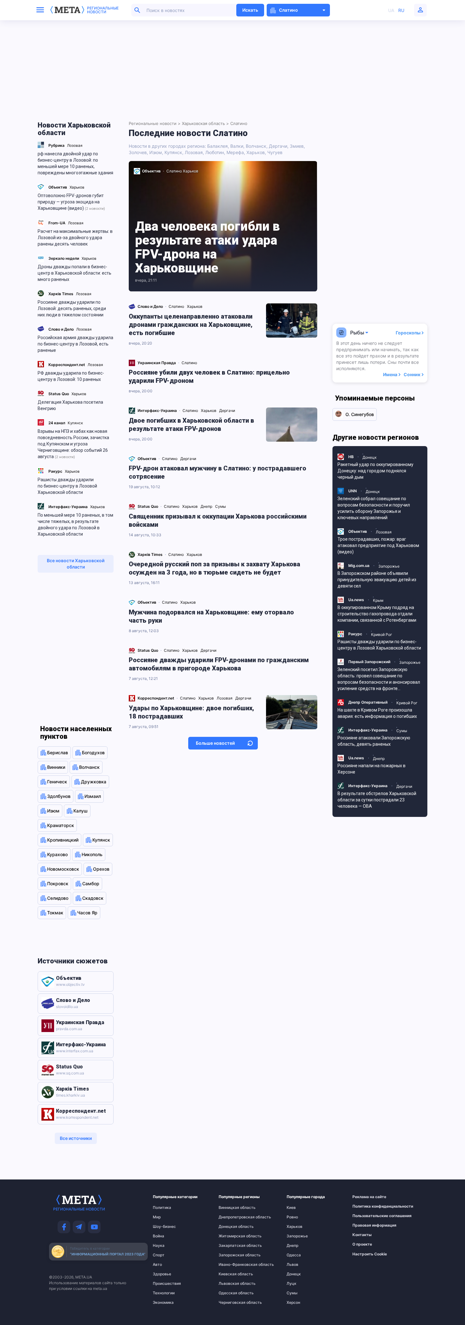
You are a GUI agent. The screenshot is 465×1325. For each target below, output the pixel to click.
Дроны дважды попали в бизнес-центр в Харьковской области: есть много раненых (74, 273)
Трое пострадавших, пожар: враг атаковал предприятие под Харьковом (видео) (378, 545)
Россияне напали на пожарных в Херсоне (372, 768)
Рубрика (56, 145)
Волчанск (256, 146)
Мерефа (235, 152)
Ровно (292, 1217)
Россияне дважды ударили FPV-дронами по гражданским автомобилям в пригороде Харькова (219, 664)
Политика (162, 1207)
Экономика (163, 1302)
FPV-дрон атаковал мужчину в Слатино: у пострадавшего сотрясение (217, 472)
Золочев (138, 152)
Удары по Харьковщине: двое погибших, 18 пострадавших (191, 712)
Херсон (293, 1302)
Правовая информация (366, 1225)
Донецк (294, 1274)
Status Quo (58, 393)
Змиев (297, 146)
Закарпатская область (231, 1245)
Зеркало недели (63, 258)
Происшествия (165, 1283)
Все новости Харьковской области (75, 563)
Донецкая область (231, 1226)
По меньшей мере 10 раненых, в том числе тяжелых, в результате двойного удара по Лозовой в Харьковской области (75, 525)
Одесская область (231, 1293)
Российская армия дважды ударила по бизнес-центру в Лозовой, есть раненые (75, 344)
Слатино (174, 171)
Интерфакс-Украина (68, 506)
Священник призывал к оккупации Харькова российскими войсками (218, 520)
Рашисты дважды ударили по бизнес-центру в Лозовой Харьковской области (67, 486)
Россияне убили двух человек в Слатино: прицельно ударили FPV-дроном (209, 376)
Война (158, 1236)
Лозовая (75, 145)
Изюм (155, 152)
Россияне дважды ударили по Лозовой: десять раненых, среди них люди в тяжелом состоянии (72, 308)
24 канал (56, 422)
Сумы (292, 1293)
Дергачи (278, 146)
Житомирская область (231, 1236)
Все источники (76, 1138)
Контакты (362, 1235)
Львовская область (231, 1283)
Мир (157, 1217)
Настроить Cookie (369, 1254)
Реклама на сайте (366, 1197)
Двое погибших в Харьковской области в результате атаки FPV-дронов (191, 424)
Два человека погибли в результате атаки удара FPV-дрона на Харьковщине (207, 247)
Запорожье (297, 1236)
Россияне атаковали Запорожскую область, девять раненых (374, 741)
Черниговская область (231, 1302)
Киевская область (231, 1274)
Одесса (294, 1255)
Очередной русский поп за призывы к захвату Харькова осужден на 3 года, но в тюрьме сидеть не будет (214, 568)
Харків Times (60, 293)
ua (391, 10)
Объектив (57, 187)
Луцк (291, 1283)
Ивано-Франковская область (231, 1264)
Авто (157, 1264)
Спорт (158, 1255)
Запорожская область (231, 1255)
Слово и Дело (61, 329)
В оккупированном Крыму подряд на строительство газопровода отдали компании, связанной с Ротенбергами (377, 614)
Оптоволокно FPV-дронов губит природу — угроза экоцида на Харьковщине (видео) (71, 202)
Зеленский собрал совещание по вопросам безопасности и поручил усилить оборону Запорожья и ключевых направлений (374, 508)
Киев (291, 1207)
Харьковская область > (205, 123)
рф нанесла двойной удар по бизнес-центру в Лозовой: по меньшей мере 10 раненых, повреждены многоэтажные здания (75, 163)
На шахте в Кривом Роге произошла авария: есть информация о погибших (377, 713)
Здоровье (162, 1274)
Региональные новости (103, 10)
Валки (236, 146)
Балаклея (217, 146)
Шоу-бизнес (164, 1226)
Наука (158, 1245)
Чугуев (274, 152)
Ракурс (55, 471)
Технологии (164, 1293)
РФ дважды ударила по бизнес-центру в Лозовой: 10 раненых (71, 376)
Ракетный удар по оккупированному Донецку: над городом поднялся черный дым (375, 471)
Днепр (292, 1245)
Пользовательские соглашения (366, 1216)
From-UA (56, 223)
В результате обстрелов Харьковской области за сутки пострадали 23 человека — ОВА (377, 800)
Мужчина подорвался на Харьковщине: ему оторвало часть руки (211, 616)
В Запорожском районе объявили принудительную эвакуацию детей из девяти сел (377, 579)
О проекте (362, 1244)
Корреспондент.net (66, 364)
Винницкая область (231, 1207)
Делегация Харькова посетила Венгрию (70, 405)
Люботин (214, 152)
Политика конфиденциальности (366, 1206)
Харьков (77, 187)
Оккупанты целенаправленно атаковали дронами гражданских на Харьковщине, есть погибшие (190, 325)
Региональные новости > (155, 123)
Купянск (75, 423)
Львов (292, 1264)
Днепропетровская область (231, 1217)
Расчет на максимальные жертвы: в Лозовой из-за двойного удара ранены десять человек (75, 237)
